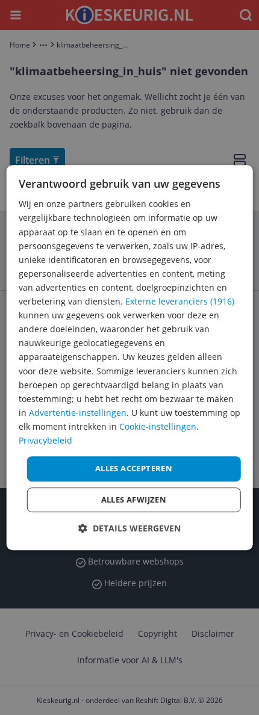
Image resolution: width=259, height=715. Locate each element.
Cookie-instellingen (157, 426)
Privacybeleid (45, 440)
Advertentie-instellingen (77, 412)
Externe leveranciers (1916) (179, 301)
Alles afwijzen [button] (134, 499)
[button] (129, 528)
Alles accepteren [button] (133, 468)
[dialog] (130, 357)
